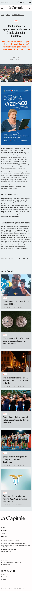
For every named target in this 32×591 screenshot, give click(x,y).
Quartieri (4, 530)
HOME (3, 14)
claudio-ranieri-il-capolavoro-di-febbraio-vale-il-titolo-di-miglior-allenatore (18, 14)
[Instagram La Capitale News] (18, 2)
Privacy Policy (5, 577)
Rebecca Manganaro (17, 54)
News (3, 527)
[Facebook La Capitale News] (21, 2)
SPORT (8, 14)
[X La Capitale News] (23, 2)
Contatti (4, 536)
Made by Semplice (19, 588)
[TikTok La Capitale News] (26, 2)
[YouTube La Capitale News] (30, 2)
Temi (3, 533)
